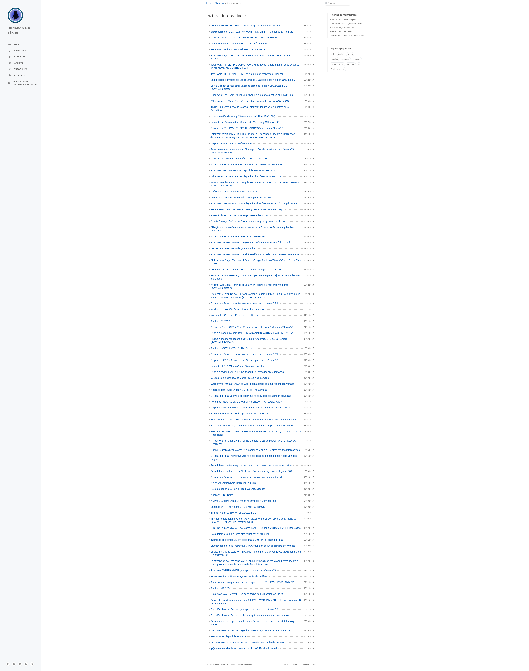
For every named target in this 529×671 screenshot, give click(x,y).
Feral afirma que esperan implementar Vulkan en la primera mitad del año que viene (253, 623)
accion (341, 54)
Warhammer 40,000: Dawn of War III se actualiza (238, 309)
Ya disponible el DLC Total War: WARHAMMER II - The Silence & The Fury (252, 31)
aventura (350, 64)
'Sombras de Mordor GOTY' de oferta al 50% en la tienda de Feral (247, 540)
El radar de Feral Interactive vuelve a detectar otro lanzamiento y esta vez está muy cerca (254, 457)
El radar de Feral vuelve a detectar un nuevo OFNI (238, 236)
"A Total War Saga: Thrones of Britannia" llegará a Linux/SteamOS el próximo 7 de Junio (256, 262)
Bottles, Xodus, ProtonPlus (341, 31)
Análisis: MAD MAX (221, 588)
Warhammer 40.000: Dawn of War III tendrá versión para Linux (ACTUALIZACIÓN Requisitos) (256, 433)
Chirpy (313, 664)
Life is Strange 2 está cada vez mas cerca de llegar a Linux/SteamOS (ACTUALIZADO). (249, 87)
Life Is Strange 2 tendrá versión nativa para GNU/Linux (241, 197)
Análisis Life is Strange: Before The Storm (234, 191)
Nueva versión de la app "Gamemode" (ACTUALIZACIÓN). (243, 116)
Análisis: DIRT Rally (222, 495)
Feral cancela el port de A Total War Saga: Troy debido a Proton (246, 25)
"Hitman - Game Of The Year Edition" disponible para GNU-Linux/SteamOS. (252, 327)
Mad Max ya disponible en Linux (228, 636)
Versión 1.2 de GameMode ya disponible (233, 248)
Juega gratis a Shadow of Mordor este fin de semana (240, 378)
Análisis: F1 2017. (220, 321)
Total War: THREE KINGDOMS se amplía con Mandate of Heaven (247, 74)
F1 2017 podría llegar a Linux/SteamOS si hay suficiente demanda (247, 372)
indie (333, 54)
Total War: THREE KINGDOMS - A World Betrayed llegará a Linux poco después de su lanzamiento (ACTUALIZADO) (255, 66)
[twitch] (26, 664)
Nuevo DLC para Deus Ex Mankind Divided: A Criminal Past (243, 501)
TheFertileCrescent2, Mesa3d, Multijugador (349, 23)
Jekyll (294, 664)
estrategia (345, 59)
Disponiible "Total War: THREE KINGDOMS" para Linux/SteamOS (247, 128)
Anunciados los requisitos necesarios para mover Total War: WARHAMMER (252, 582)
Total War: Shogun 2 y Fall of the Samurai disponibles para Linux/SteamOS (252, 425)
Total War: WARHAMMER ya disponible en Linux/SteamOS (243, 570)
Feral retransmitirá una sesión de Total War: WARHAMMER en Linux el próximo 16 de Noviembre (256, 602)
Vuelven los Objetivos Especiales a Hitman (234, 315)
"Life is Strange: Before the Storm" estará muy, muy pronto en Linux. (248, 221)
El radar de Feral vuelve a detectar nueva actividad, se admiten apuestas (251, 395)
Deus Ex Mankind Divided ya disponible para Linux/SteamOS (244, 609)
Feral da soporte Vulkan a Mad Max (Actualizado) (238, 489)
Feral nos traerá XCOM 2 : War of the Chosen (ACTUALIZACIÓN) (247, 401)
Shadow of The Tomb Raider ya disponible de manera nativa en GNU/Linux (252, 95)
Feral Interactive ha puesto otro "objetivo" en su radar (240, 534)
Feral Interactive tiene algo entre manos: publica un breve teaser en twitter (251, 465)
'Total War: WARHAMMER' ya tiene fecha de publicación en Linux (247, 594)
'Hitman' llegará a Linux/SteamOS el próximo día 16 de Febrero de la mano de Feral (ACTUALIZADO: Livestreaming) (253, 520)
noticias (334, 59)
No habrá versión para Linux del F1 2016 (233, 483)
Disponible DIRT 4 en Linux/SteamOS (231, 143)
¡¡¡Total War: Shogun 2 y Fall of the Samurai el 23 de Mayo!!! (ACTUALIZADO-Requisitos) (254, 442)
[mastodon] (14, 664)
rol (359, 64)
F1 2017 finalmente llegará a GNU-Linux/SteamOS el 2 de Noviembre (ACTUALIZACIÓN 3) (249, 341)
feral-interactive (338, 69)
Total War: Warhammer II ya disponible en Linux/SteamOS (243, 170)
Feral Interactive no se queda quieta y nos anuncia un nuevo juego (247, 209)
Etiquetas (219, 3)
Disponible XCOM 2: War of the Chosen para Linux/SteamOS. (245, 360)
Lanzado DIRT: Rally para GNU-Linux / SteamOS (238, 506)
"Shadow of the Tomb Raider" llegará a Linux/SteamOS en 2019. (246, 176)
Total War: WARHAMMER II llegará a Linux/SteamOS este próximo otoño (251, 242)
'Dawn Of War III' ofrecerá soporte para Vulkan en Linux (241, 413)
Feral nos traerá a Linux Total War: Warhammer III (238, 49)
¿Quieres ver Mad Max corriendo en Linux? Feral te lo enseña (245, 648)
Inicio (208, 3)
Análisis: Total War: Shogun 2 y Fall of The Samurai (239, 390)
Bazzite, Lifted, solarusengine (343, 19)
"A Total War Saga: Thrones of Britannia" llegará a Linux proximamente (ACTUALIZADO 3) (249, 286)
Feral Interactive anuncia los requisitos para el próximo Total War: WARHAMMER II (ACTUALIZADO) (255, 184)
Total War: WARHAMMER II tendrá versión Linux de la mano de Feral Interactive (255, 254)
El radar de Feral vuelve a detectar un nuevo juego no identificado (247, 477)
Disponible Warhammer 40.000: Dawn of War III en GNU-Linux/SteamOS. (251, 407)
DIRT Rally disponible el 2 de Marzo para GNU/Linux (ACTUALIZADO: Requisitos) (256, 528)
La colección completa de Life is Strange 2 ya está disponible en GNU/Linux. (253, 80)
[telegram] (20, 664)
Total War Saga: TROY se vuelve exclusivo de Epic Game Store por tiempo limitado (252, 57)
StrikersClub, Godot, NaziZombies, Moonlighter (350, 35)
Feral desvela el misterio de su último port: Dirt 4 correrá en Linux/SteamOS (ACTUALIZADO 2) (252, 151)
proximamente (337, 64)
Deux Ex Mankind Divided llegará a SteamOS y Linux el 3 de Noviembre (250, 630)
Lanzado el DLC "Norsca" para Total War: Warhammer (240, 366)
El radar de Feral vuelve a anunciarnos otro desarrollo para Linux (246, 164)
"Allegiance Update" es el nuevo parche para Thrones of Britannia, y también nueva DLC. (253, 229)
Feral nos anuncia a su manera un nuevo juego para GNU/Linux (246, 269)
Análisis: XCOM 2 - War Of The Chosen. (233, 348)
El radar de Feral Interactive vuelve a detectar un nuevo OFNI (244, 303)
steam (350, 54)
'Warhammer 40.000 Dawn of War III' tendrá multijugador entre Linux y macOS (254, 419)
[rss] (32, 664)
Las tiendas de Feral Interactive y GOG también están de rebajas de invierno (253, 545)
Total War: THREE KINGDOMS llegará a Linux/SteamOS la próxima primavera (254, 203)
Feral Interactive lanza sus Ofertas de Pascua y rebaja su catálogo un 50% (252, 471)
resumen (357, 59)
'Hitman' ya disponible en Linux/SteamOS (233, 512)
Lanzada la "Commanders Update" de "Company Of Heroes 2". (245, 122)
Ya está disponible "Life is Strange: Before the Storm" (240, 215)
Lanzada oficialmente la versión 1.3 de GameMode (239, 158)
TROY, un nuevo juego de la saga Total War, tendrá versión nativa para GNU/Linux (250, 109)
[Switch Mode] (8, 664)
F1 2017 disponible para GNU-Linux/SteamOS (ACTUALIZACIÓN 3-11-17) (252, 333)
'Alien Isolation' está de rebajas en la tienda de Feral (239, 576)
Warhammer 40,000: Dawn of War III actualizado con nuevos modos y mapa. (253, 383)
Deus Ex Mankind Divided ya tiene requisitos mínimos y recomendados (250, 615)
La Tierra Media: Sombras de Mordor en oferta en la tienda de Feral (248, 642)
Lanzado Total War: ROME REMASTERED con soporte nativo (245, 37)
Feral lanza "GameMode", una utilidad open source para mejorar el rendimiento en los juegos (256, 277)
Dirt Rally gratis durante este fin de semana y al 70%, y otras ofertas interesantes (255, 450)
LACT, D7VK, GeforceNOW (342, 27)
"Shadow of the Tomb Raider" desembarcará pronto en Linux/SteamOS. (250, 101)
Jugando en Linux (220, 664)
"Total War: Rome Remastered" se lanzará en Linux (239, 43)
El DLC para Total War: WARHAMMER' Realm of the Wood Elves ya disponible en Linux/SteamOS (256, 553)
